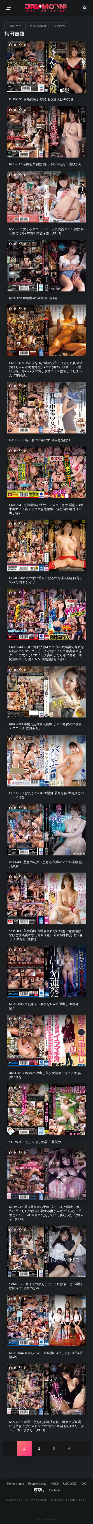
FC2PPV (59, 26)
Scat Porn (14, 26)
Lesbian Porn (76, 1500)
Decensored (37, 26)
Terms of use (15, 1483)
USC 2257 (70, 1483)
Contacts (55, 1490)
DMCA (55, 1483)
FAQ (83, 1483)
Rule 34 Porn (36, 1500)
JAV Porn (56, 1500)
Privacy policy (37, 1483)
